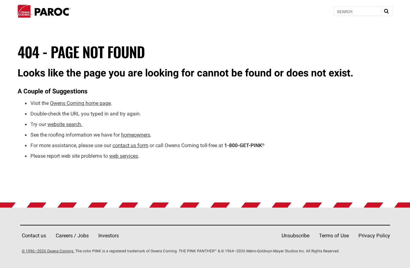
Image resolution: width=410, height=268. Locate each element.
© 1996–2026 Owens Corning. (48, 250)
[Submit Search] (386, 11)
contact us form (130, 145)
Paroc (44, 11)
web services (123, 156)
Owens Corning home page (80, 103)
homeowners (135, 134)
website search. (64, 124)
